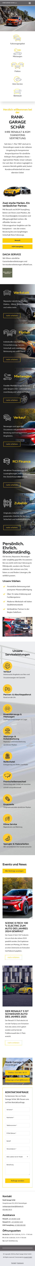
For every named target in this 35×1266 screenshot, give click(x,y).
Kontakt (13, 1263)
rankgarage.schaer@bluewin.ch (13, 1206)
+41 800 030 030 (19, 1225)
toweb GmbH (28, 1257)
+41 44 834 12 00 (14, 1219)
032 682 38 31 (7, 1209)
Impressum (20, 1263)
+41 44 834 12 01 (17, 1222)
